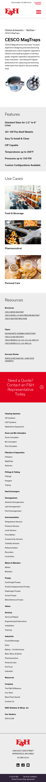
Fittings (8, 476)
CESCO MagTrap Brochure (16, 318)
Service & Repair (11, 617)
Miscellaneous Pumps (14, 600)
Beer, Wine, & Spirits (13, 654)
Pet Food (9, 667)
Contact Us (9, 701)
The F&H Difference (13, 688)
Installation (9, 626)
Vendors (38, 4)
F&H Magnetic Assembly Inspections (20, 333)
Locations (37, 2)
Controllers (9, 556)
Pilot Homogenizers (13, 511)
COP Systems (10, 422)
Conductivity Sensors (14, 539)
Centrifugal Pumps (12, 582)
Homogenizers (11, 498)
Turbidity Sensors (12, 543)
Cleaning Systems (12, 414)
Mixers (7, 567)
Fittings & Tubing (12, 472)
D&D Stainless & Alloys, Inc (17, 708)
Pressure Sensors (12, 526)
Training (8, 630)
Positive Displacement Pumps (17, 587)
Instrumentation (12, 517)
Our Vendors (10, 714)
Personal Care (10, 663)
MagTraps (30, 30)
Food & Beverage (12, 641)
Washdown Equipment (14, 427)
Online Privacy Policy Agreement (23, 779)
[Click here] (23, 387)
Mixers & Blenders (13, 563)
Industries (9, 636)
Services (8, 613)
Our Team (9, 693)
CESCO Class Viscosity (14, 337)
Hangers (8, 481)
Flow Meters (10, 535)
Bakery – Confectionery (14, 649)
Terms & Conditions (30, 776)
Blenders (8, 572)
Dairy (7, 645)
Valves (7, 606)
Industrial (9, 671)
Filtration (9, 457)
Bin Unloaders (11, 442)
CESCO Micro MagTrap (14, 312)
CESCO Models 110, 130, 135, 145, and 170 (22, 340)
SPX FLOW (9, 718)
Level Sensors (10, 530)
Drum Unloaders (12, 437)
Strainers (8, 466)
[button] (38, 12)
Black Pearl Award (12, 697)
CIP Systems (10, 418)
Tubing (8, 485)
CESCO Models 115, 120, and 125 (18, 343)
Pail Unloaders (11, 446)
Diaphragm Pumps (12, 591)
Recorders (9, 552)
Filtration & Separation (14, 30)
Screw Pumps (10, 595)
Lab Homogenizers (12, 507)
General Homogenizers (14, 502)
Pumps (8, 578)
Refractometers (11, 548)
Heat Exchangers (12, 491)
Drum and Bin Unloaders (15, 433)
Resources (9, 678)
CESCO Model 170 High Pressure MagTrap (22, 315)
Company (9, 684)
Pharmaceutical (11, 658)
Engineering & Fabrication (16, 621)
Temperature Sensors (13, 522)
